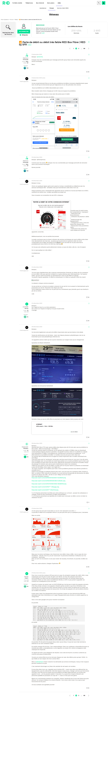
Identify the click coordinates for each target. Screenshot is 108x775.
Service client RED (63, 8)
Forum (52, 8)
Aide (59, 3)
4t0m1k (26, 576)
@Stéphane (39, 662)
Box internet (40, 3)
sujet (43, 33)
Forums (11, 19)
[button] (103, 3)
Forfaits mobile (17, 3)
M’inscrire (25, 35)
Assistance (43, 8)
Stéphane (25, 58)
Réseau (16, 19)
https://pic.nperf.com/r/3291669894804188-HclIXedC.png (48, 481)
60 (84, 48)
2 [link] (76, 48)
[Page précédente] (69, 48)
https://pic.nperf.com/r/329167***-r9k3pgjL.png (45, 487)
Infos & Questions (5, 19)
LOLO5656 (25, 307)
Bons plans (50, 3)
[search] (99, 3)
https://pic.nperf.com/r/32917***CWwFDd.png (45, 490)
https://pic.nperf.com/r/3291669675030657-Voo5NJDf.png (49, 477)
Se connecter (23, 31)
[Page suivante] (88, 48)
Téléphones (29, 3)
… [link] (81, 48)
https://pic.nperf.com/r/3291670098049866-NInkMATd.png (49, 484)
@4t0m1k (40, 57)
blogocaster (25, 447)
